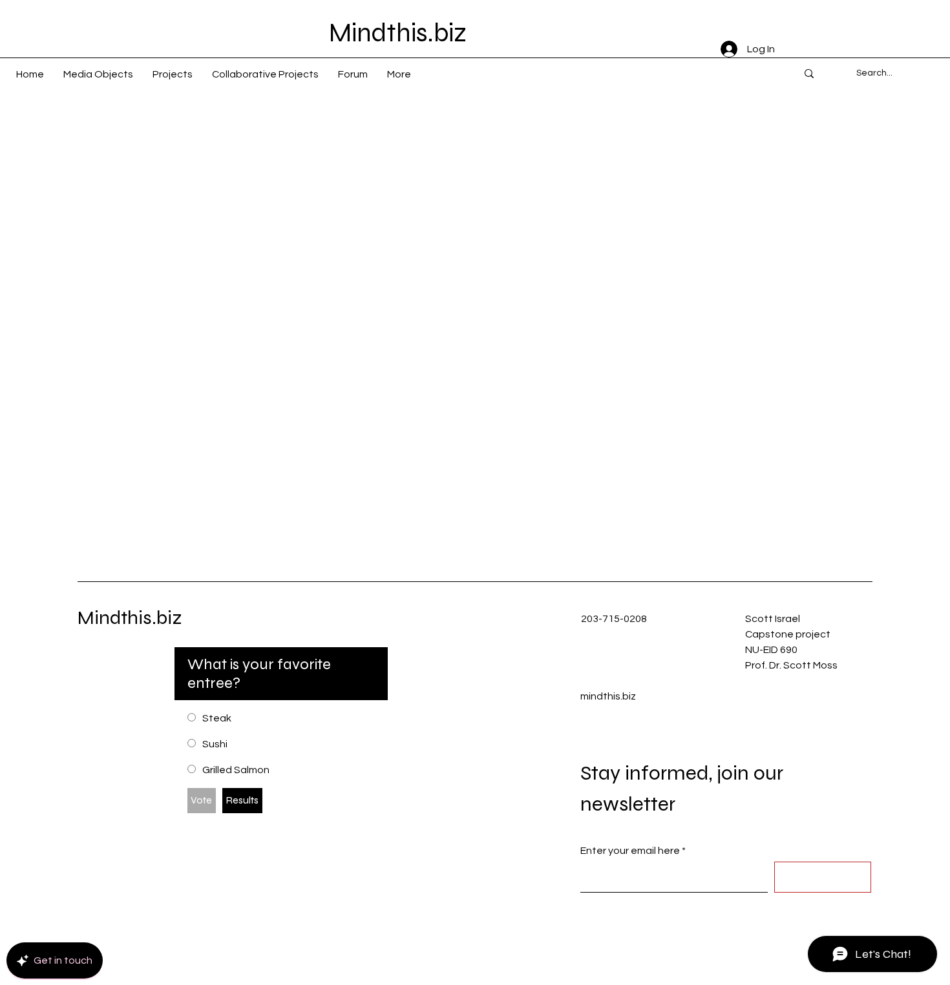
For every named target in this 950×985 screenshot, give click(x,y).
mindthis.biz (608, 696)
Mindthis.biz (130, 617)
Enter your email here (630, 850)
